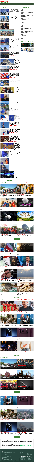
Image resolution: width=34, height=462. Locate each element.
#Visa (2, 266)
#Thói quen (25, 351)
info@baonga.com (5, 457)
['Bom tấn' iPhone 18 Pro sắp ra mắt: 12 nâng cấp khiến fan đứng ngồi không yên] (25, 332)
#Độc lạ (22, 299)
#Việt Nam (23, 234)
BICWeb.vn (11, 459)
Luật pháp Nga (22, 451)
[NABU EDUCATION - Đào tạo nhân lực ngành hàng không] (24, 49)
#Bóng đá (5, 311)
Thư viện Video (29, 459)
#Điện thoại (1, 432)
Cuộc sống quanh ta (5, 299)
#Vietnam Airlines (21, 221)
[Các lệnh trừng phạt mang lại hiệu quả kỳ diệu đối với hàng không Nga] (4, 111)
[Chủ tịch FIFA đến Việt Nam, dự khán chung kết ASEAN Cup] (8, 400)
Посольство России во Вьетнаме (30, 453)
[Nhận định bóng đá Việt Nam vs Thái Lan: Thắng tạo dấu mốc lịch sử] (8, 305)
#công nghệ (7, 432)
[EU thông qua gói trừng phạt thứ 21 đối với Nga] (4, 82)
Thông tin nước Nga (26, 7)
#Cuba (15, 55)
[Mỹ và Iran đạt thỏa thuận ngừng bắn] (8, 247)
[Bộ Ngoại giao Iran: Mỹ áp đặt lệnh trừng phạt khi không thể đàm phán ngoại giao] (4, 48)
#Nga (13, 69)
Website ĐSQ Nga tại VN (23, 459)
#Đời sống (1, 324)
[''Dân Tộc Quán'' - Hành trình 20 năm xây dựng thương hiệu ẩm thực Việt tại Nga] (30, 49)
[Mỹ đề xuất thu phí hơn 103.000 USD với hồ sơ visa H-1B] (8, 260)
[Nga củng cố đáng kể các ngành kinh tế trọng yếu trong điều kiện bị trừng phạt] (4, 97)
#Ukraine (12, 141)
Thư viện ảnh (28, 458)
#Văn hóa (1, 234)
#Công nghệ (18, 299)
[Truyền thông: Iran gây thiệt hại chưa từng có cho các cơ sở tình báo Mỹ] (25, 247)
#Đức (10, 132)
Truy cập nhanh (29, 456)
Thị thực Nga (21, 452)
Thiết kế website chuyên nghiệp (6, 458)
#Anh (7, 279)
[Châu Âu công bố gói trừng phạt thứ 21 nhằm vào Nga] (4, 160)
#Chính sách (5, 266)
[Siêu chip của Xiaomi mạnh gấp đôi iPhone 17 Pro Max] (8, 332)
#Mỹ (9, 55)
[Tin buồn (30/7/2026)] (8, 215)
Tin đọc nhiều (3, 394)
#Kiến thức (8, 324)
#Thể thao (1, 311)
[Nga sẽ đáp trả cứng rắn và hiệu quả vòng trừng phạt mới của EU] (7, 118)
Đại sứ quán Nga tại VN (23, 458)
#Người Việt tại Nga (5, 194)
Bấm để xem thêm (10, 180)
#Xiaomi (5, 432)
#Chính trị (10, 13)
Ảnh (19, 4)
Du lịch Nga (21, 453)
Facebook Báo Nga (29, 457)
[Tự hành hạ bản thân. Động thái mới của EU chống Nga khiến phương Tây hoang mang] (4, 153)
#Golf (1, 194)
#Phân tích (18, 432)
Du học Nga (28, 450)
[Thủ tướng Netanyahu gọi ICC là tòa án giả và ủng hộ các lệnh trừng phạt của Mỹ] (4, 25)
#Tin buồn (32, 182)
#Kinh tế (16, 82)
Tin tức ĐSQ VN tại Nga (23, 457)
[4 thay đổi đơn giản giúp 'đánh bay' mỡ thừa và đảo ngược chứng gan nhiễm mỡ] (25, 345)
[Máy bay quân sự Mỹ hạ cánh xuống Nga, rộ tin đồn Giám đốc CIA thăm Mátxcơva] (25, 260)
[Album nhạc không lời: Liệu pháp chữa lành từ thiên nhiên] (30, 44)
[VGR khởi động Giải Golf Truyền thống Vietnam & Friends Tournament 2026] (25, 215)
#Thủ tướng (5, 279)
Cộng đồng (3, 182)
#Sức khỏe (25, 299)
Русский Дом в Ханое (29, 454)
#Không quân (24, 386)
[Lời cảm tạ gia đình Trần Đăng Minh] (25, 202)
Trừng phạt (3, 7)
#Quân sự (20, 279)
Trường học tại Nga (29, 451)
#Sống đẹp (29, 299)
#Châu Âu (16, 132)
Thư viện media (4, 357)
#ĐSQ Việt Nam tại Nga (27, 182)
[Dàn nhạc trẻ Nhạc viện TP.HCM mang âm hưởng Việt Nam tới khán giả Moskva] (8, 345)
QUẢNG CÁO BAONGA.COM (27, 41)
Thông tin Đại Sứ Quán (23, 456)
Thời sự (2, 241)
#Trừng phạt (15, 13)
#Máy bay (21, 386)
